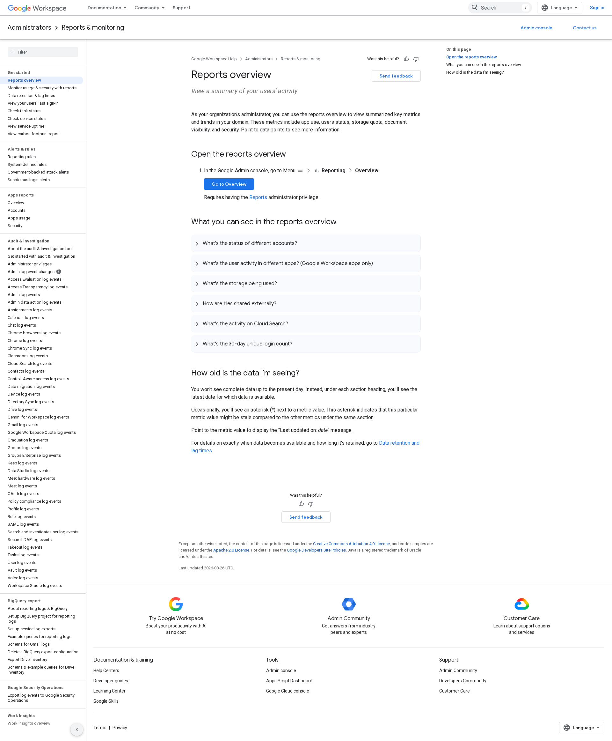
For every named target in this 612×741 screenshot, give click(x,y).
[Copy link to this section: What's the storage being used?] (283, 283)
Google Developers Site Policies (316, 550)
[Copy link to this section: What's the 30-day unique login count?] (298, 343)
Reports (258, 197)
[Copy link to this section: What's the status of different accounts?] (303, 243)
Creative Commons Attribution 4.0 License (351, 543)
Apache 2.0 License (231, 550)
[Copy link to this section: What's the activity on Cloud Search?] (294, 323)
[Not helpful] (416, 59)
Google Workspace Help (214, 58)
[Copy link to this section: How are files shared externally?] (282, 303)
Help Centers (106, 670)
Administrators (29, 28)
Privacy (120, 727)
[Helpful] (406, 59)
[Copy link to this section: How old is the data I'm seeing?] (305, 373)
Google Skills (106, 701)
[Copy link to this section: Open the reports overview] (292, 155)
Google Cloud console (287, 690)
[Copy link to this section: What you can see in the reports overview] (343, 222)
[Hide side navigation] (76, 729)
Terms (99, 727)
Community (147, 8)
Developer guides (110, 680)
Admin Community (458, 670)
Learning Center (109, 690)
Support (181, 8)
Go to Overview (229, 184)
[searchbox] (43, 52)
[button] (306, 243)
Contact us (585, 28)
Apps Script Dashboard (289, 680)
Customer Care (454, 690)
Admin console (536, 28)
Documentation (104, 8)
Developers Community (462, 680)
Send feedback (396, 76)
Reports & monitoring (93, 28)
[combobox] (500, 7)
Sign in (597, 7)
